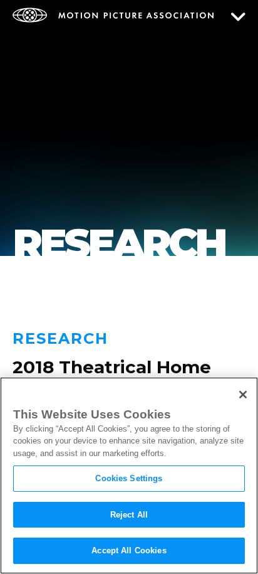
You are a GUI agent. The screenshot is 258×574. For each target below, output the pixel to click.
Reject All (129, 514)
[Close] (243, 394)
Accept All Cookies (128, 550)
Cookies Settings (128, 478)
